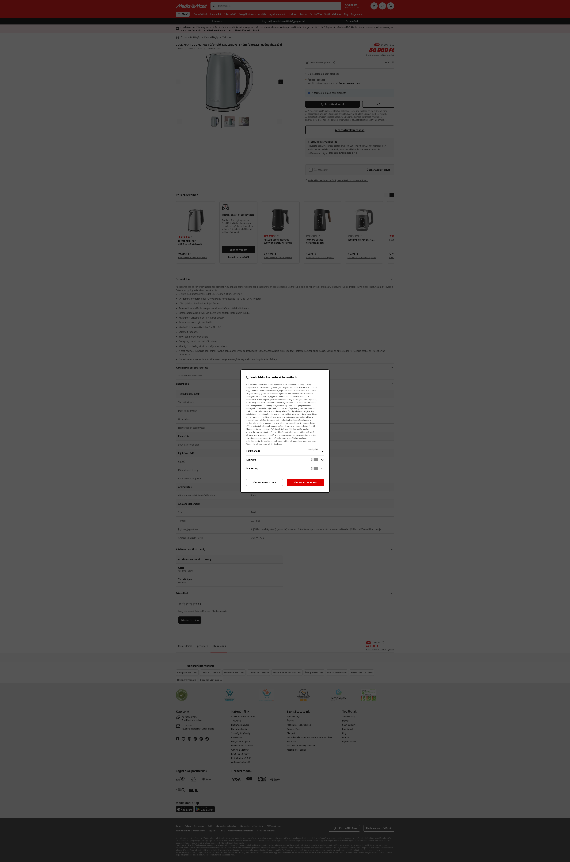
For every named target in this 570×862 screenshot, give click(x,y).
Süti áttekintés (276, 444)
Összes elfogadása (305, 482)
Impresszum (264, 444)
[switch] (314, 459)
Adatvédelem (251, 444)
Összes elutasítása (264, 482)
